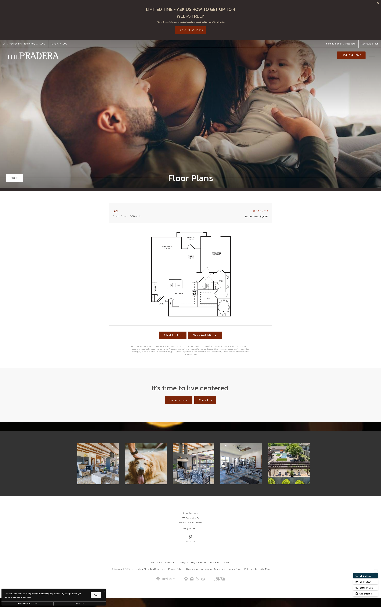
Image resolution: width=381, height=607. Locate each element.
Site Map (265, 569)
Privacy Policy (175, 569)
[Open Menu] (372, 55)
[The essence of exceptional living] (289, 463)
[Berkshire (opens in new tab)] (165, 581)
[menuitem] (156, 563)
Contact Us (79, 604)
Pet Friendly (250, 569)
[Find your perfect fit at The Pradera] (98, 463)
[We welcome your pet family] (146, 463)
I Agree (96, 595)
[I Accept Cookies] (103, 592)
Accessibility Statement (213, 569)
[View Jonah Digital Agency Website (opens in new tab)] (219, 579)
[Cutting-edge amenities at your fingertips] (241, 463)
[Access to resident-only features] (193, 463)
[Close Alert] (378, 3)
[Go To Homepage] (33, 55)
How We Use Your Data (27, 604)
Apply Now (235, 569)
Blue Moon (192, 569)
